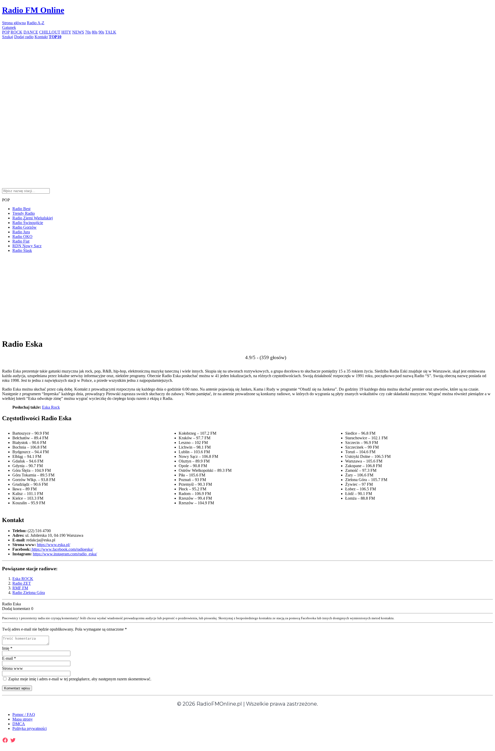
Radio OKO (22, 236)
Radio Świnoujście (27, 222)
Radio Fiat (20, 241)
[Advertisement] (156, 75)
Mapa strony (22, 719)
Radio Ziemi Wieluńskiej (32, 218)
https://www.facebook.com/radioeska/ (62, 549)
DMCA (18, 724)
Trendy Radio (23, 213)
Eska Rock (51, 407)
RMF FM (20, 588)
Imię (7, 648)
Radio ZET (21, 583)
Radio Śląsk (22, 250)
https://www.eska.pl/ (53, 544)
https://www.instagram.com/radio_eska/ (65, 554)
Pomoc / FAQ (23, 714)
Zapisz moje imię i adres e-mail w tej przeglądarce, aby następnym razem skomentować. (79, 679)
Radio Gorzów (24, 227)
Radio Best (21, 209)
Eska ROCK (22, 578)
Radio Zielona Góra (28, 592)
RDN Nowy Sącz (27, 246)
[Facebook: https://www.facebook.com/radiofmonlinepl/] (5, 740)
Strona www (12, 668)
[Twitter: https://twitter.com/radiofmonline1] (13, 740)
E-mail (9, 658)
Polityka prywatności (29, 728)
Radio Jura (21, 232)
